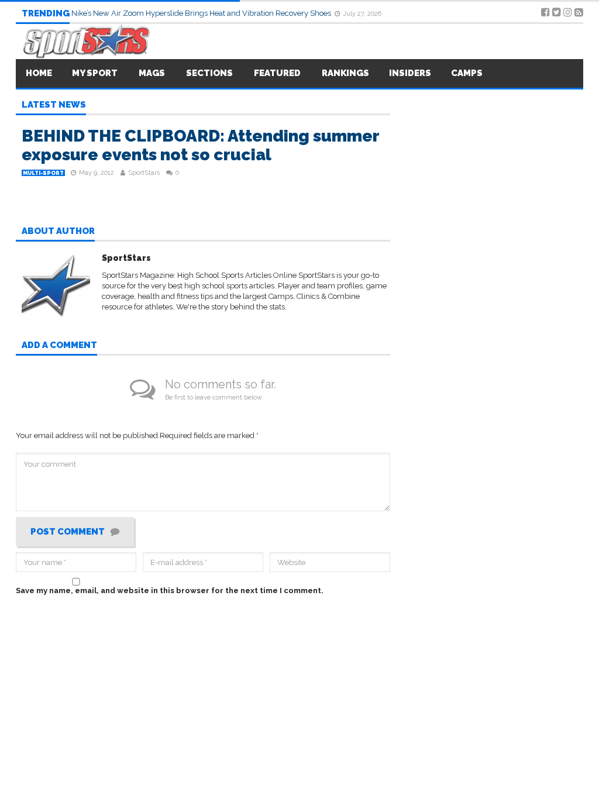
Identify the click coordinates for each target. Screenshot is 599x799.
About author (58, 231)
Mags (152, 73)
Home (39, 73)
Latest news (54, 105)
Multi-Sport (43, 173)
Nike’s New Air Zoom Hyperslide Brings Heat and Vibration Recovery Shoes (202, 13)
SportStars (144, 173)
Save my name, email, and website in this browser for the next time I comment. (169, 590)
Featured (277, 73)
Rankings (345, 73)
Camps (467, 73)
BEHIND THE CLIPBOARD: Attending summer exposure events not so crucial (200, 145)
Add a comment (59, 345)
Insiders (410, 73)
